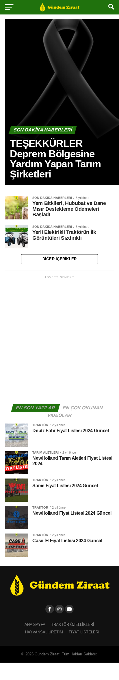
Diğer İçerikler (59, 259)
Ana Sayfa (35, 624)
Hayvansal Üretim (44, 632)
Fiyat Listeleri (84, 632)
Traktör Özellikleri (72, 624)
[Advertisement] (59, 339)
